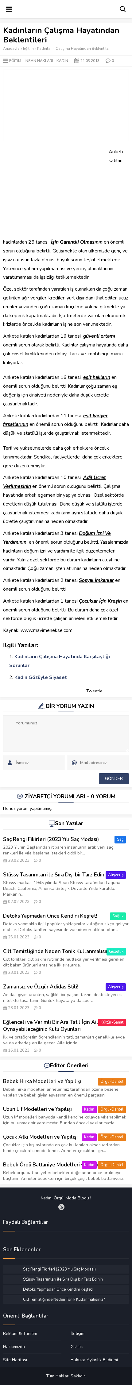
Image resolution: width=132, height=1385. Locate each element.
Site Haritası (15, 1359)
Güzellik (116, 951)
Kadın (62, 60)
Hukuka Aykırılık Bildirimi (94, 1359)
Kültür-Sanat (112, 1022)
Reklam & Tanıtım (20, 1333)
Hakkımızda (14, 1346)
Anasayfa (11, 48)
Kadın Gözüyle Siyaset (40, 677)
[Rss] (61, 1207)
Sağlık (117, 916)
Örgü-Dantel (111, 1081)
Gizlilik (77, 1346)
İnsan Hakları (39, 60)
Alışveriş (115, 875)
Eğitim (28, 48)
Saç (120, 839)
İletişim (77, 1333)
